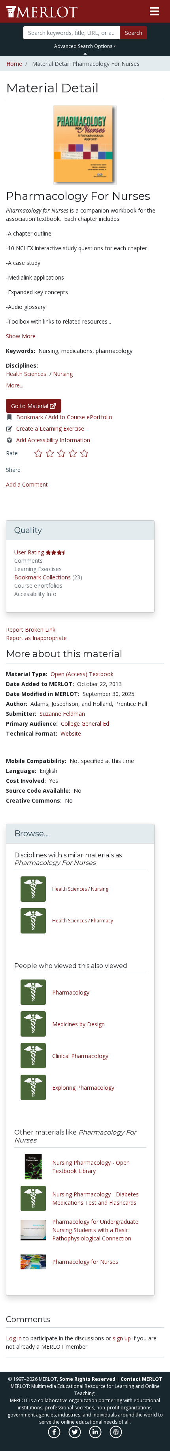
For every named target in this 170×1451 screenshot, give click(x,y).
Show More (21, 336)
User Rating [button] (29, 552)
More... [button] (14, 385)
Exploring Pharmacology (83, 1087)
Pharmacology (70, 992)
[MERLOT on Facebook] (54, 1436)
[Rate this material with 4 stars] (74, 453)
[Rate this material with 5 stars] (85, 453)
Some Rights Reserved (87, 1379)
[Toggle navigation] (154, 11)
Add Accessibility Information (53, 440)
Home (14, 63)
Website (70, 733)
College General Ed (85, 723)
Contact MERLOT (141, 1379)
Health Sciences (26, 374)
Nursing (63, 374)
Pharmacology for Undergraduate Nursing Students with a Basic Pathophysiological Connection (95, 1230)
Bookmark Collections (42, 577)
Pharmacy (82, 920)
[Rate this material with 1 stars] (40, 453)
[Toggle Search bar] (85, 53)
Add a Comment (27, 484)
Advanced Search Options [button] (83, 46)
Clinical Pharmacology (80, 1056)
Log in (14, 1338)
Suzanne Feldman (62, 713)
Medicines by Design (78, 1024)
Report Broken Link (30, 629)
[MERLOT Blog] (116, 1436)
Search (133, 32)
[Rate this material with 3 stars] (63, 453)
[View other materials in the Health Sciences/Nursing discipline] (36, 889)
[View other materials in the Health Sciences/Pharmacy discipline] (36, 920)
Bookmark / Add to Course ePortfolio (64, 417)
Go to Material (30, 406)
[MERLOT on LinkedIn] (95, 1436)
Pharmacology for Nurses (85, 1261)
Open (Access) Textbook (82, 674)
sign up (122, 1338)
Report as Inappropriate (36, 638)
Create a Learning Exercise (50, 428)
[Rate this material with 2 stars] (51, 453)
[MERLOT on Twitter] (75, 1436)
